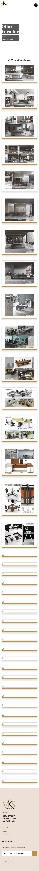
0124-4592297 (8, 816)
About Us (5, 827)
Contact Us (6, 834)
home (4, 37)
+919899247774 (9, 818)
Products (5, 831)
